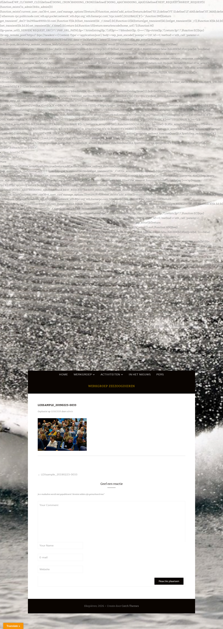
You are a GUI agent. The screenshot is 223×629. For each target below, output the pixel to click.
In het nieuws (140, 374)
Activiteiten (110, 374)
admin (69, 411)
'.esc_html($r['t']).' (14, 152)
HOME (63, 374)
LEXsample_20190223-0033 (57, 474)
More (3, 161)
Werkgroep (83, 374)
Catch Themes (130, 605)
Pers (160, 374)
